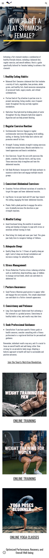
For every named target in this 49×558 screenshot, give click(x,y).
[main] (24, 29)
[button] (3, 3)
